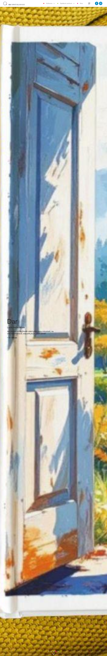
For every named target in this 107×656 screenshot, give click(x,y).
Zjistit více (14, 338)
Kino (81, 3)
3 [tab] (53, 651)
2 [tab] (51, 651)
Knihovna (49, 3)
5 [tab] (58, 651)
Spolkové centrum (66, 3)
